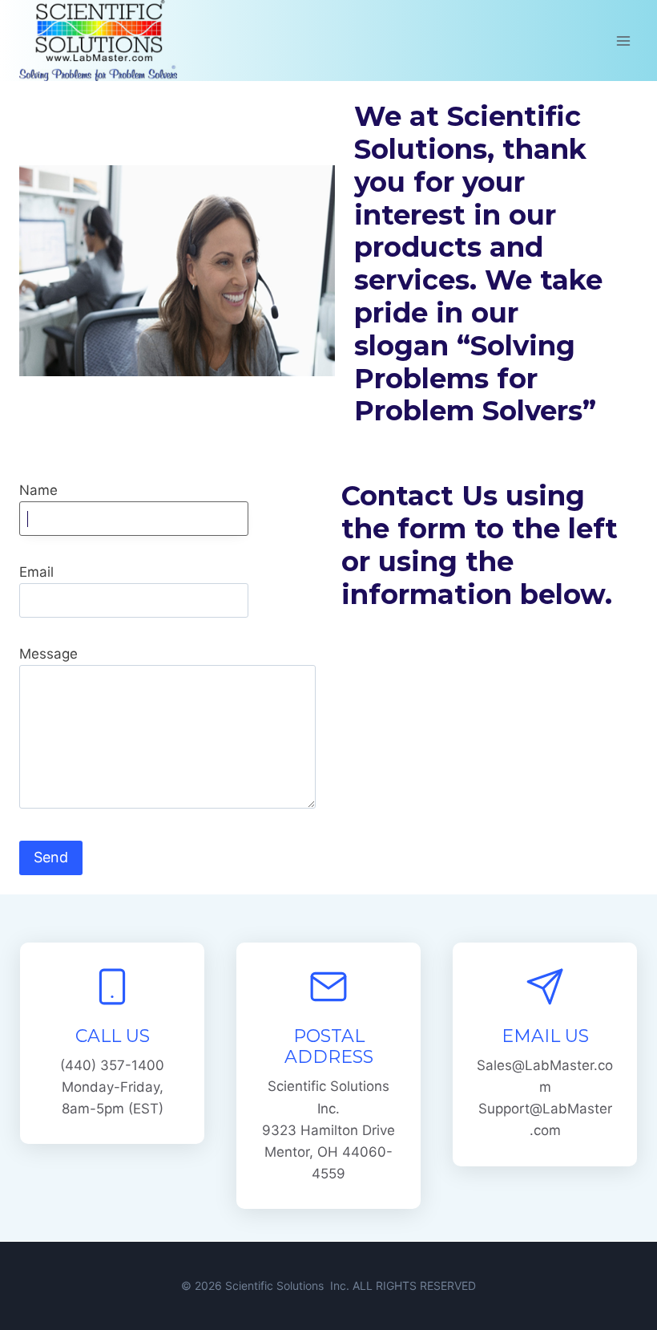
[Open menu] (623, 40)
